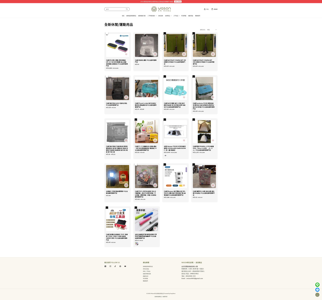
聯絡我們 (197, 15)
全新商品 (167, 15)
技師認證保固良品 (148, 266)
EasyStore (172, 293)
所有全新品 (146, 269)
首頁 (123, 15)
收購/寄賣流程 (147, 273)
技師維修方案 (142, 15)
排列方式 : (203, 29)
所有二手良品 (146, 271)
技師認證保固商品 (131, 15)
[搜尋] (127, 9)
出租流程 (160, 15)
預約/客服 (178, 1)
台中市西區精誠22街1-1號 (190, 266)
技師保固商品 (158, 296)
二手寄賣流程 (151, 15)
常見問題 (183, 15)
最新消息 (190, 15)
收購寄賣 (165, 296)
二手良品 (175, 15)
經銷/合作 (145, 276)
